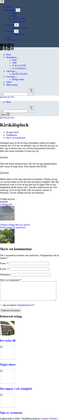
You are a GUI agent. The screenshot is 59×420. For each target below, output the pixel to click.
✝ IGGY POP (19, 65)
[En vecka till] (7, 334)
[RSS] (9, 49)
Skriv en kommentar (15, 137)
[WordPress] (12, 49)
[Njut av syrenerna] (7, 407)
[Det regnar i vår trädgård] (7, 383)
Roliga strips (18, 79)
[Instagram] (2, 49)
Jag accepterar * (19, 305)
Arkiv (9, 82)
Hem (8, 54)
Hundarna (11, 57)
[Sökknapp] (31, 92)
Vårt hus (10, 71)
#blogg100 (6, 204)
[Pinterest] (5, 49)
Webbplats (5, 274)
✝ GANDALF (19, 68)
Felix (14, 60)
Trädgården (11, 135)
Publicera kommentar (10, 310)
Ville (14, 62)
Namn (4, 263)
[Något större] (7, 358)
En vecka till (7, 340)
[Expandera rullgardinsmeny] (18, 58)
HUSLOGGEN (19, 74)
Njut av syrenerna (11, 412)
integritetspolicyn (25, 305)
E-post (4, 269)
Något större (7, 364)
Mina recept (11, 84)
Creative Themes (49, 418)
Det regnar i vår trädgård (16, 388)
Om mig (10, 76)
